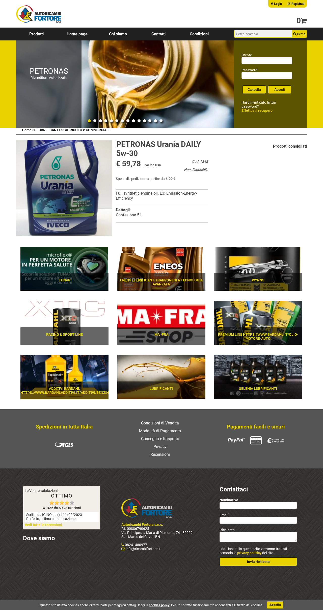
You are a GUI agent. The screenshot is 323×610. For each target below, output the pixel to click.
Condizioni (199, 34)
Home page (77, 34)
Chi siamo (118, 34)
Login (277, 4)
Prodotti (36, 34)
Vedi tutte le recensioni (43, 525)
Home (27, 130)
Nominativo (229, 500)
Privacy (160, 446)
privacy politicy (249, 553)
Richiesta (227, 530)
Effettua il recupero (257, 110)
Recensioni (160, 454)
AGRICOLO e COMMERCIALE (88, 130)
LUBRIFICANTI (48, 130)
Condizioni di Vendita (160, 423)
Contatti (158, 34)
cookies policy (159, 605)
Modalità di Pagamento (160, 430)
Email (224, 515)
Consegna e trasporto (160, 438)
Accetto (275, 605)
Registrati (297, 4)
